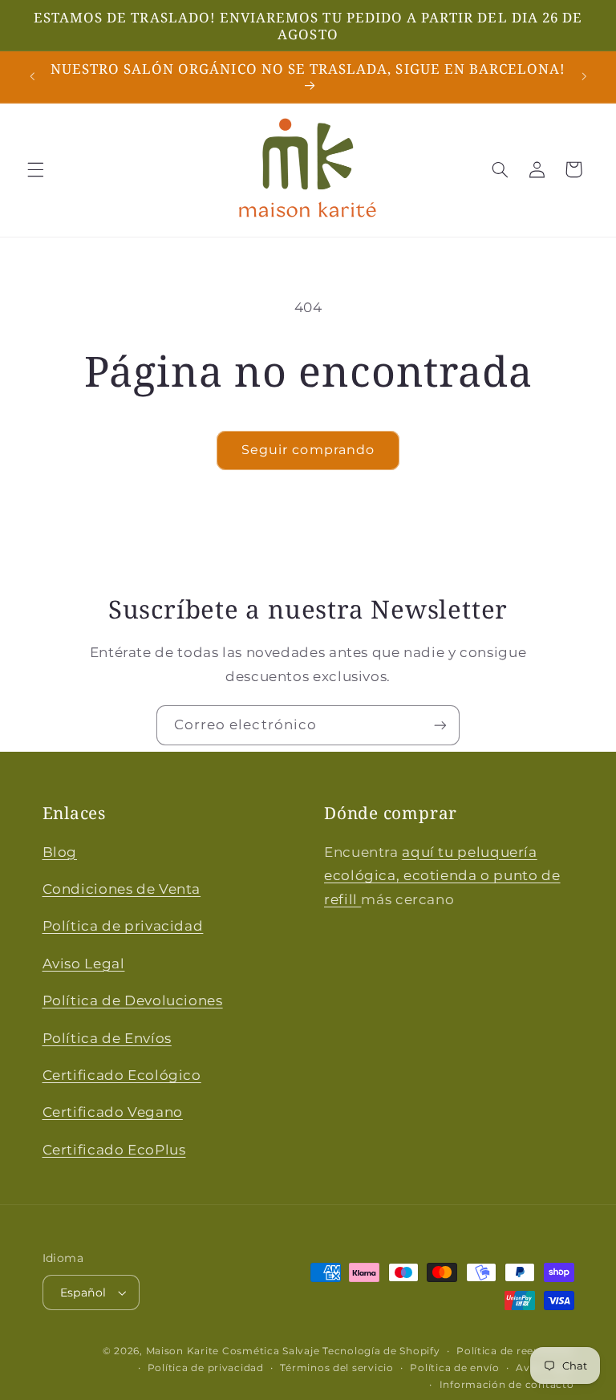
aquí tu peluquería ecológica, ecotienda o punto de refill (442, 875)
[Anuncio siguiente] (584, 77)
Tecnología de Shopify (381, 1351)
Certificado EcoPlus (114, 1150)
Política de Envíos (107, 1038)
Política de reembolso (514, 1351)
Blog (60, 852)
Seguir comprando (308, 449)
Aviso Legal (84, 964)
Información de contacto (507, 1384)
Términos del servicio (336, 1368)
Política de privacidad (123, 926)
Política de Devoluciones (133, 1000)
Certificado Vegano (113, 1112)
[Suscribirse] (440, 725)
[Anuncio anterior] (32, 77)
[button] (35, 169)
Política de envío (455, 1368)
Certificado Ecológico (122, 1075)
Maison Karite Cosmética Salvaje (233, 1351)
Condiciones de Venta (122, 889)
